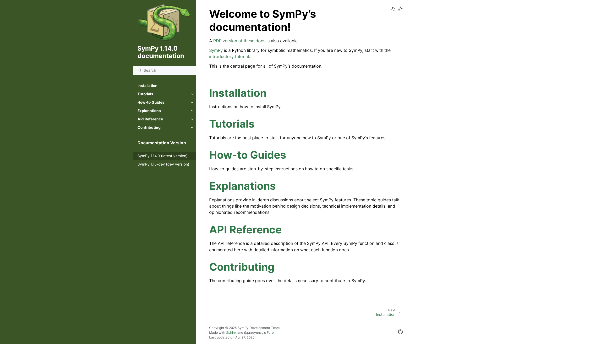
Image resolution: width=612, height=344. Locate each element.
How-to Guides (150, 102)
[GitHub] (400, 332)
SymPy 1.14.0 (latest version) (162, 156)
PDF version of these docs (239, 40)
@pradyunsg (253, 332)
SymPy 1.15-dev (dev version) (163, 164)
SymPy (216, 50)
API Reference (150, 119)
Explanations (149, 110)
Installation (147, 85)
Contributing (149, 127)
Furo (270, 332)
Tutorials (145, 94)
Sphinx (231, 332)
